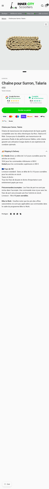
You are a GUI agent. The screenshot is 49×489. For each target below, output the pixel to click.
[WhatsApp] (17, 214)
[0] (45, 5)
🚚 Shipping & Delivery (10, 151)
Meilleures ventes (16, 13)
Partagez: (5, 214)
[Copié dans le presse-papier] (20, 214)
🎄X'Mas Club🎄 (30, 13)
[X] (14, 214)
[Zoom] (46, 24)
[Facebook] (11, 214)
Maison (4, 18)
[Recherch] (42, 5)
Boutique (4, 13)
